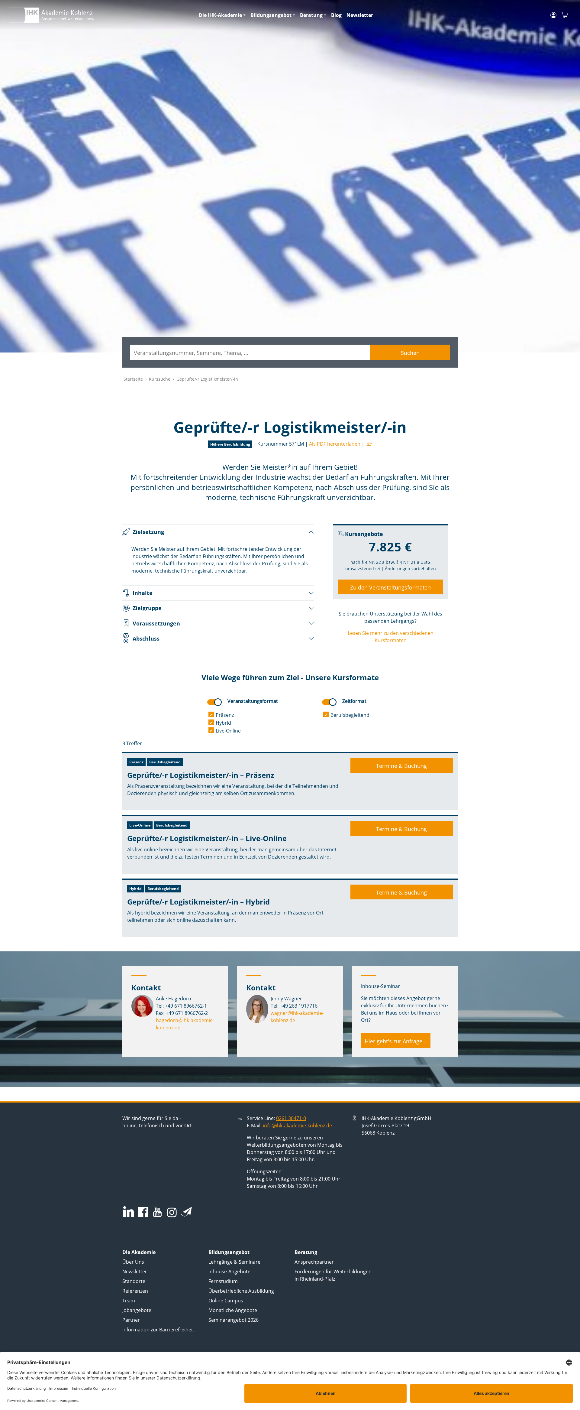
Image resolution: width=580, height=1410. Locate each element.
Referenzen (135, 1291)
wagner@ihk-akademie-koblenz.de (297, 1017)
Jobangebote (136, 1310)
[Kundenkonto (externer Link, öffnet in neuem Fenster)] (553, 15)
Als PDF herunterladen (334, 443)
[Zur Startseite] (100, 15)
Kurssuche (159, 379)
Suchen (410, 352)
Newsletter (359, 15)
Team (128, 1300)
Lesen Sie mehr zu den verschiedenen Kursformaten (390, 637)
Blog (336, 15)
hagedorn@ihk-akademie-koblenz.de (185, 1024)
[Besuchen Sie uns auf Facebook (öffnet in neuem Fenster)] (143, 1212)
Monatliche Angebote (232, 1310)
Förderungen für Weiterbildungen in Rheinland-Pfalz (333, 1275)
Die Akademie (139, 1252)
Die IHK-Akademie (220, 15)
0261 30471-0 (291, 1118)
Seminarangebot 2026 (233, 1320)
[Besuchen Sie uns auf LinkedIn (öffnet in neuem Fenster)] (128, 1211)
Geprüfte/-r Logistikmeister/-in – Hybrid (198, 902)
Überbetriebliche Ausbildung (241, 1291)
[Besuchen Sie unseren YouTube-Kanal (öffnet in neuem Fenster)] (157, 1212)
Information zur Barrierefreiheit (158, 1329)
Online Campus (225, 1300)
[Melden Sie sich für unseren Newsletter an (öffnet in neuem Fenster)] (186, 1212)
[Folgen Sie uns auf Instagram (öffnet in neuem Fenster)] (172, 1212)
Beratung (311, 15)
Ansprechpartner (314, 1262)
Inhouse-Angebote (229, 1271)
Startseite (133, 379)
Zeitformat (354, 701)
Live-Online (228, 730)
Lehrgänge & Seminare (234, 1262)
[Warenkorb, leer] (564, 15)
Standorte (133, 1281)
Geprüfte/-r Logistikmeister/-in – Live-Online (207, 838)
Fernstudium (223, 1281)
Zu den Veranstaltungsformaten (390, 587)
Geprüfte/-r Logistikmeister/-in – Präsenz (200, 775)
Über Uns (133, 1262)
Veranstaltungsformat (252, 701)
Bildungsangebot (271, 15)
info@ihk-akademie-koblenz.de (297, 1125)
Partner (131, 1320)
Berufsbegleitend (349, 715)
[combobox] (250, 352)
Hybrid (223, 723)
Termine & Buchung (401, 765)
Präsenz (225, 715)
